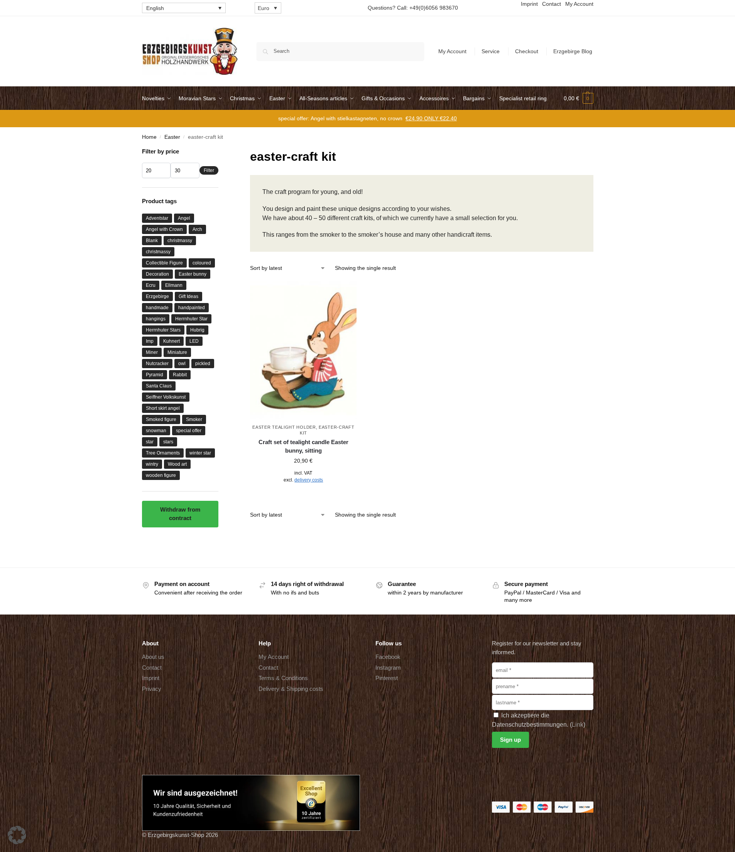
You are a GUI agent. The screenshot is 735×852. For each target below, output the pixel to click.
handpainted (191, 307)
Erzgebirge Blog (572, 51)
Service (491, 51)
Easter (172, 137)
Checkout (526, 51)
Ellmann (173, 285)
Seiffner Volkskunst (166, 397)
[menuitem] (184, 8)
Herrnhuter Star (191, 319)
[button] (578, 98)
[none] (184, 8)
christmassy (179, 240)
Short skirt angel (163, 408)
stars (168, 442)
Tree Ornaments (163, 453)
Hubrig (197, 330)
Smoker (194, 419)
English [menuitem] (155, 8)
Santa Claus (159, 386)
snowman (156, 430)
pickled (202, 363)
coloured (202, 263)
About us (153, 656)
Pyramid (154, 374)
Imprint (150, 678)
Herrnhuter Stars (163, 330)
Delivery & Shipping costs (291, 688)
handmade (157, 307)
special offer (188, 430)
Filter (209, 170)
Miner (152, 352)
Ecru (150, 285)
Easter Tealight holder (284, 427)
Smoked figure (161, 419)
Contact (152, 667)
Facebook (387, 656)
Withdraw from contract (180, 514)
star (150, 442)
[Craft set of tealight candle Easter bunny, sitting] (303, 350)
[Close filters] (220, 152)
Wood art (177, 464)
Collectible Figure (164, 263)
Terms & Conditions (283, 678)
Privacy (151, 688)
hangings (156, 319)
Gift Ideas (188, 296)
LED (194, 341)
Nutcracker (157, 363)
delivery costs (308, 480)
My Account (452, 51)
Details (303, 497)
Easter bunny (192, 274)
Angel (184, 218)
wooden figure (161, 475)
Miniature (177, 352)
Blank (152, 240)
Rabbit (180, 374)
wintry (152, 464)
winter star (200, 453)
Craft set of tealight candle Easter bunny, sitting (303, 446)
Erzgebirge (157, 296)
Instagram (388, 667)
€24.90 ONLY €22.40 (431, 118)
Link (577, 724)
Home (149, 137)
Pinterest (386, 678)
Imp (150, 341)
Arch (197, 229)
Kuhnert (171, 341)
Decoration (157, 274)
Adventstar (157, 218)
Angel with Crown (164, 229)
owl (182, 363)
